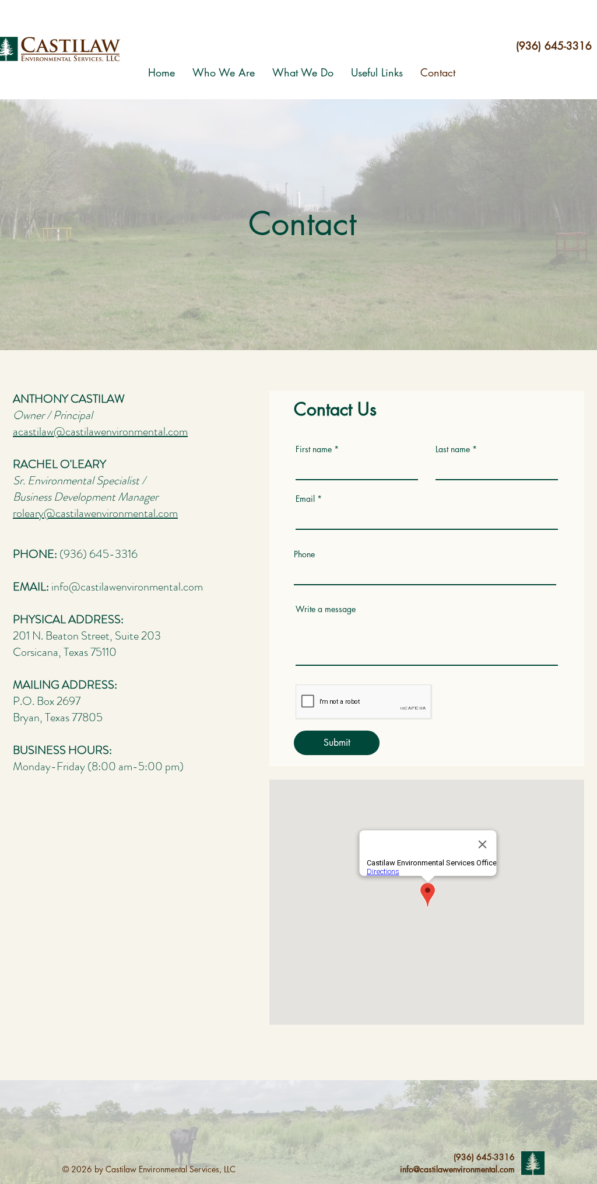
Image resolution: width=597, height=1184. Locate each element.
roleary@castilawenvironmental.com (95, 513)
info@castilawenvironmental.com (127, 586)
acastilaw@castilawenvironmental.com (100, 431)
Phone (304, 554)
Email (305, 499)
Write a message (326, 609)
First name (314, 449)
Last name (453, 449)
